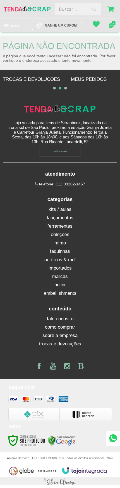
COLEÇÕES (60, 234)
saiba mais (60, 151)
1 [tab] (54, 88)
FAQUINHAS (60, 251)
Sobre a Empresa (60, 335)
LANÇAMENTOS (60, 217)
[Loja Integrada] (84, 470)
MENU (15, 25)
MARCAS (60, 276)
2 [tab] (60, 88)
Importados (60, 268)
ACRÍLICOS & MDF (60, 259)
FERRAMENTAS (60, 226)
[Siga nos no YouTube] (53, 367)
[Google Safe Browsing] (62, 440)
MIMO (60, 243)
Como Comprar (60, 327)
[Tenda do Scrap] (27, 9)
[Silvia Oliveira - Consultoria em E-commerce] (60, 481)
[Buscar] (94, 9)
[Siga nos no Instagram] (67, 367)
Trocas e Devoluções (31, 79)
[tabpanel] (31, 79)
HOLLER (60, 284)
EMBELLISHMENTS (60, 293)
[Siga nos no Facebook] (39, 367)
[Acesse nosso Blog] (81, 367)
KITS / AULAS (60, 209)
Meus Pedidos (89, 79)
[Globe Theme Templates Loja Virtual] (33, 471)
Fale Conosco (60, 318)
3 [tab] (65, 88)
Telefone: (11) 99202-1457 (61, 184)
